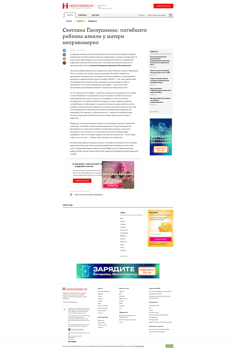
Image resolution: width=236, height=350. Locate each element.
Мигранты (72, 191)
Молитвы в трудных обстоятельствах (159, 315)
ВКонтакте (122, 296)
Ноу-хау (122, 239)
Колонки (122, 227)
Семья (122, 247)
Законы (122, 221)
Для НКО (95, 15)
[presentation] (161, 234)
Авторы (100, 296)
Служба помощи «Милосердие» (156, 15)
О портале (141, 15)
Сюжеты (100, 301)
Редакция (100, 294)
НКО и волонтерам (103, 308)
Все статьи (123, 256)
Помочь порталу (82, 181)
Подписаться (160, 239)
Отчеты (121, 322)
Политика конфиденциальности (127, 319)
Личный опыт (124, 233)
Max (120, 308)
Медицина (123, 236)
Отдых (122, 244)
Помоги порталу (163, 6)
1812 (150, 307)
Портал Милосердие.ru (104, 291)
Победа (151, 310)
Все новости (154, 112)
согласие (164, 243)
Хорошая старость (154, 312)
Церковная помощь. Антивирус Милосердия (160, 322)
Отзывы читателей (103, 306)
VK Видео (121, 306)
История (122, 224)
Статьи (69, 21)
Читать (70, 15)
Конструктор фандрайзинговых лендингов (160, 291)
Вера (121, 218)
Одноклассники (123, 298)
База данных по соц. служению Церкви (159, 329)
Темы (99, 303)
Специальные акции (154, 305)
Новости (80, 21)
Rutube (121, 303)
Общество (123, 241)
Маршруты (92, 21)
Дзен (120, 294)
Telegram (121, 291)
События (123, 250)
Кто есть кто (124, 230)
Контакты (100, 313)
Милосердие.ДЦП (153, 319)
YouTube (121, 301)
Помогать (82, 15)
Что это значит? (139, 346)
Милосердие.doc (153, 317)
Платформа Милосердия (155, 294)
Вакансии (100, 298)
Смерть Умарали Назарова (82, 191)
